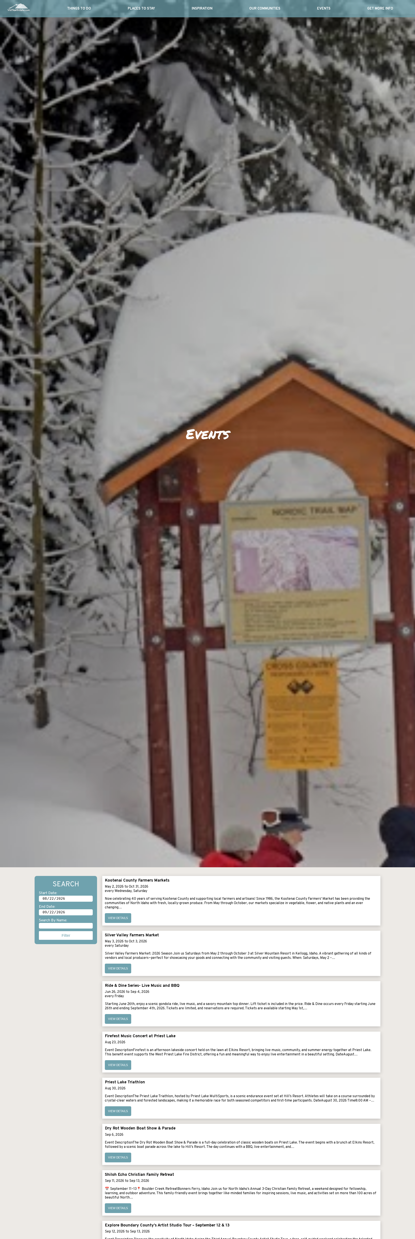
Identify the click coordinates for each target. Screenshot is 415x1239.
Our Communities (264, 8)
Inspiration (202, 8)
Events (323, 8)
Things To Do (79, 8)
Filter (66, 935)
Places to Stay (141, 8)
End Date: (47, 906)
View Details (118, 918)
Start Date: (48, 893)
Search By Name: (53, 920)
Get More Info (380, 8)
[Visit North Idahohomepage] (18, 8)
